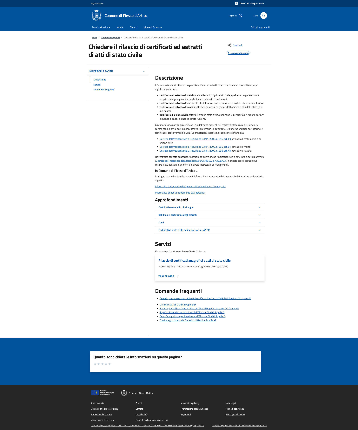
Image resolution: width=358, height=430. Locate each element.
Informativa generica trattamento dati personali (180, 193)
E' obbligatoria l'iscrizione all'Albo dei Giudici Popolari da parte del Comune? (199, 308)
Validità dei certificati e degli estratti (177, 215)
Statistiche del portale (101, 414)
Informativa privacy (190, 403)
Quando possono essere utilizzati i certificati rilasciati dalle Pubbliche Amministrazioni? (205, 298)
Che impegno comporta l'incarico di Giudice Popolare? (188, 320)
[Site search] (263, 15)
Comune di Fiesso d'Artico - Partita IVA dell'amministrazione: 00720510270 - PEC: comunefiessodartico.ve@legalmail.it (147, 425)
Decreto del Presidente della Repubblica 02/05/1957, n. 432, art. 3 (191, 161)
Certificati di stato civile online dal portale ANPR (184, 230)
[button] (249, 3)
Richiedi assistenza (235, 408)
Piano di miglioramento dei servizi (152, 420)
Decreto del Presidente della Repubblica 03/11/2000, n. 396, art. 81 (195, 147)
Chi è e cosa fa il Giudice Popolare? (178, 304)
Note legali (231, 403)
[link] (169, 276)
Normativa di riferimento (238, 52)
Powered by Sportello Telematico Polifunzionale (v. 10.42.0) (239, 425)
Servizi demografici (110, 37)
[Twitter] (239, 15)
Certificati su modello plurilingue (175, 207)
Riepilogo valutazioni (235, 414)
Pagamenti (186, 414)
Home (94, 37)
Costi (161, 222)
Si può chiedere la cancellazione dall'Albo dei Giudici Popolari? (192, 312)
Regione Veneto (97, 3)
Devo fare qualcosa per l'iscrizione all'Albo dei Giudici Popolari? (192, 316)
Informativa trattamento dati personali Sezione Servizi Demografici (190, 186)
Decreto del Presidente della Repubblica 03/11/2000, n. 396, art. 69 (195, 139)
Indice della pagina (101, 71)
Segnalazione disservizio (102, 420)
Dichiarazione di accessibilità (104, 408)
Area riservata (97, 403)
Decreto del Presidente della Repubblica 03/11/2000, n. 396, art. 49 (195, 151)
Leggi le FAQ (141, 414)
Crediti (139, 403)
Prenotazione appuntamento (194, 408)
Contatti (139, 408)
